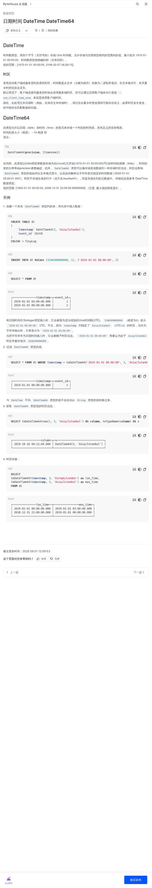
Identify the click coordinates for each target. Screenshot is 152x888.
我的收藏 (53, 30)
